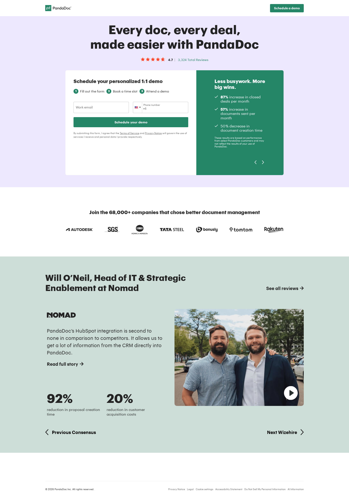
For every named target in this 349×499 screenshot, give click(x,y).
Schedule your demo (131, 122)
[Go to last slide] (255, 162)
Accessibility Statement (228, 489)
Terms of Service (129, 133)
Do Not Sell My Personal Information (265, 489)
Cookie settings (204, 489)
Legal (190, 489)
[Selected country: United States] (137, 107)
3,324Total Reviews (193, 60)
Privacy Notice (153, 133)
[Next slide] (263, 162)
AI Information (296, 489)
